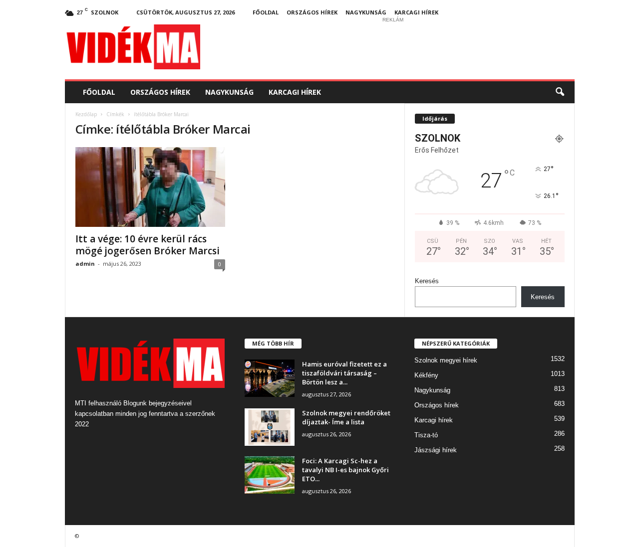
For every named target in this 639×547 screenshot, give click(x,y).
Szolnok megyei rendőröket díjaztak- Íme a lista (346, 417)
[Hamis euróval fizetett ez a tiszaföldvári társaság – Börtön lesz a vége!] (270, 378)
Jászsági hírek (435, 450)
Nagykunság (365, 12)
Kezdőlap (86, 114)
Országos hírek (312, 12)
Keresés (427, 281)
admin (85, 263)
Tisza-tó (426, 435)
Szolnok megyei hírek (445, 360)
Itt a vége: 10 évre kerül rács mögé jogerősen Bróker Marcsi (147, 244)
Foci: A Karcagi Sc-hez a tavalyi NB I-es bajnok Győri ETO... (345, 469)
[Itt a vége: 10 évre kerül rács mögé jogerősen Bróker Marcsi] (150, 187)
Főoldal (266, 12)
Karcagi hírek (416, 12)
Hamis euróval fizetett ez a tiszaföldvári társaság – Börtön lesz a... (344, 373)
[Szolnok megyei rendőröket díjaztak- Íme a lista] (270, 427)
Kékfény (426, 375)
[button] (560, 92)
